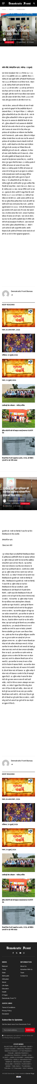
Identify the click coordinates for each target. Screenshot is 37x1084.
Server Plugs (30, 1073)
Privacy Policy (9, 1037)
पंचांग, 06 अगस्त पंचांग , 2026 (11, 330)
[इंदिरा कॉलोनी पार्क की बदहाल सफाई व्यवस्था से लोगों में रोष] (18, 418)
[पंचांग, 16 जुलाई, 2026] (18, 368)
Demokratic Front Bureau (17, 39)
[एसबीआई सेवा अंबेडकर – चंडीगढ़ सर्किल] (18, 393)
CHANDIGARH (9, 42)
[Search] (34, 3)
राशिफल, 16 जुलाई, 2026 (10, 355)
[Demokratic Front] (19, 3)
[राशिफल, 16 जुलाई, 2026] (18, 343)
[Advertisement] (18, 260)
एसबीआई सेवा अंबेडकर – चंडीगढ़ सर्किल (13, 405)
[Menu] (3, 3)
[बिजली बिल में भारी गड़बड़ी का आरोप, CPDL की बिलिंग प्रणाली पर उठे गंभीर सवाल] (18, 446)
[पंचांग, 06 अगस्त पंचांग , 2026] (18, 317)
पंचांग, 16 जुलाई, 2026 (9, 380)
